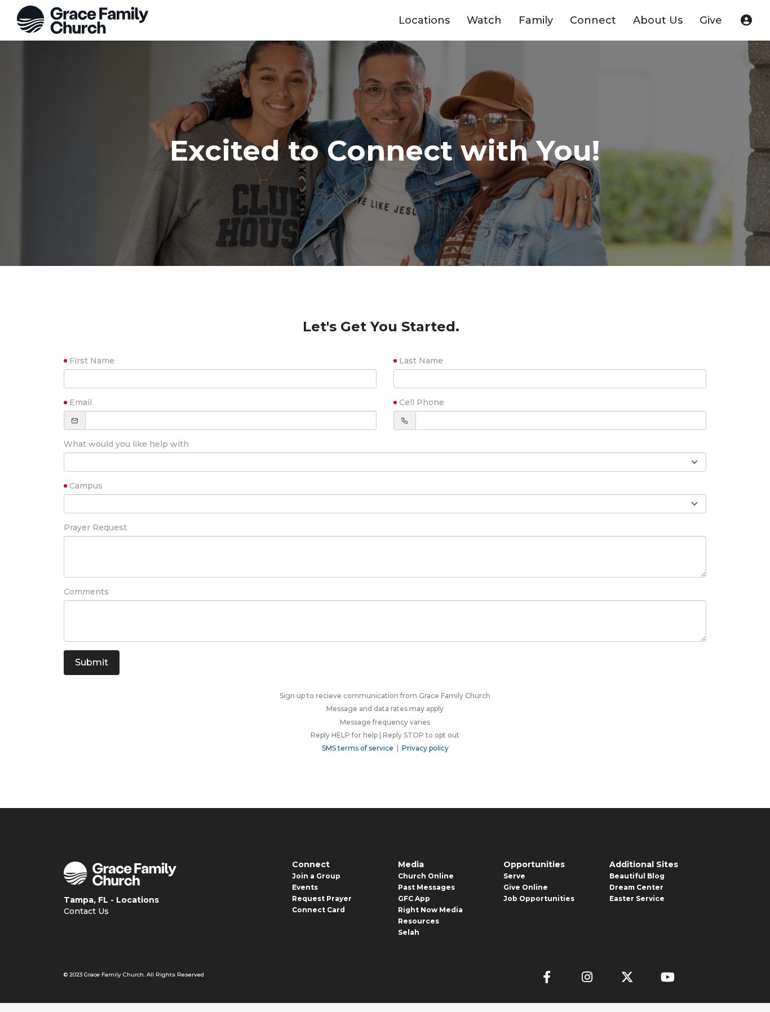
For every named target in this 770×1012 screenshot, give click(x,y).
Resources (418, 921)
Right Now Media (430, 910)
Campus (86, 486)
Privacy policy (425, 748)
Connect (593, 20)
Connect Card (318, 910)
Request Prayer (322, 898)
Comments (86, 592)
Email (80, 402)
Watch (484, 20)
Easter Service (637, 898)
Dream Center (636, 887)
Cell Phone (421, 402)
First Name (91, 361)
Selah (408, 932)
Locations (424, 20)
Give (711, 20)
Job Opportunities (538, 898)
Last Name (421, 361)
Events (305, 887)
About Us (658, 20)
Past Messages (426, 887)
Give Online (525, 887)
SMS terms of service (357, 748)
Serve (514, 876)
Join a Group (316, 876)
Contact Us (86, 911)
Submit (91, 662)
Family (536, 20)
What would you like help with (126, 444)
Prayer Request (95, 527)
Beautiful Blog (637, 876)
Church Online (426, 876)
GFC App (414, 898)
